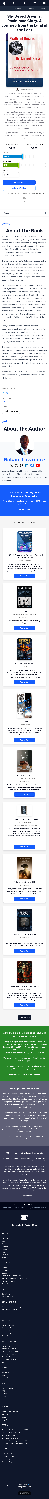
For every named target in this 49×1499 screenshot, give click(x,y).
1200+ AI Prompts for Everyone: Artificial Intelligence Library (24, 556)
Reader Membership (37, 193)
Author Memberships (9, 1325)
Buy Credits (6, 1414)
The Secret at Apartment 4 (25, 934)
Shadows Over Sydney (24, 663)
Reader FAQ (6, 1417)
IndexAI (4, 1273)
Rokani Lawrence (26, 90)
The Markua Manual (9, 1360)
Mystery (5, 402)
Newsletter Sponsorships (11, 1276)
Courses (31, 9)
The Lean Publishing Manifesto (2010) (16, 1443)
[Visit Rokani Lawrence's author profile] (24, 445)
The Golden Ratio (24, 775)
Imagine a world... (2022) (11, 1438)
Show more (24, 1018)
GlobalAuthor (7, 1270)
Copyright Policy (8, 1456)
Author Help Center (9, 1349)
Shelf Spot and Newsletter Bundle (14, 1278)
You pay (6, 171)
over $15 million (32, 1066)
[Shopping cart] (34, 3)
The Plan (24, 721)
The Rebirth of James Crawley (24, 819)
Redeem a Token (8, 1257)
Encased (24, 611)
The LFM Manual (8, 1357)
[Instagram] (21, 465)
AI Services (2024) (8, 1435)
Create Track (7, 1336)
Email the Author (11, 411)
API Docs (5, 1362)
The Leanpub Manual (9, 1354)
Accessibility (6, 1378)
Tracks (43, 9)
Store (16, 1205)
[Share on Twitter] (3, 392)
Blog (3, 1391)
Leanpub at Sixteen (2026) (11, 1433)
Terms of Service (8, 1454)
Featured (5, 1238)
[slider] (22, 156)
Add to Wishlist (19, 188)
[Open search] (14, 3)
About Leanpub (7, 1388)
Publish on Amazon (9, 1281)
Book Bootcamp (8, 1297)
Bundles (18, 9)
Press (4, 1396)
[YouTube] (38, 465)
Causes (5, 1375)
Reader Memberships (10, 1412)
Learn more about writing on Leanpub (24, 1074)
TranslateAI (6, 1284)
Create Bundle (7, 1330)
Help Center (6, 1420)
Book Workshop (7, 1294)
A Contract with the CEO (24, 882)
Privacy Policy (7, 1459)
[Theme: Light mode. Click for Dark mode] (24, 3)
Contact (5, 1393)
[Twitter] (11, 465)
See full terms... (24, 509)
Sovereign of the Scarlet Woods (24, 986)
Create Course (7, 1333)
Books (5, 9)
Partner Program (8, 1372)
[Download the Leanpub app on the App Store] (24, 1493)
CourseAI (5, 1267)
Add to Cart (19, 182)
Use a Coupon (7, 1255)
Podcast (5, 1252)
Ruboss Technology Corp (36, 1485)
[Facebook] (32, 465)
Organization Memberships (12, 1307)
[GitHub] (16, 465)
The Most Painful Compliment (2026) (15, 1430)
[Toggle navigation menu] (46, 213)
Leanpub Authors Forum (11, 1351)
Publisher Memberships (10, 1309)
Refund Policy (7, 1462)
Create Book (6, 1328)
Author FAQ (6, 1346)
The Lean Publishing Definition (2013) (15, 1441)
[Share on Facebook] (7, 392)
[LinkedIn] (26, 465)
